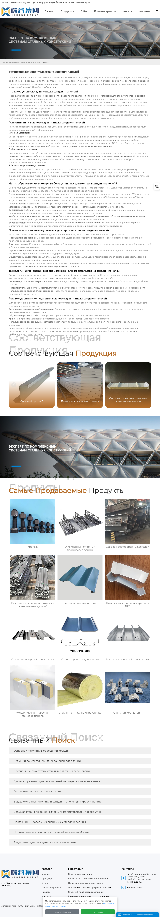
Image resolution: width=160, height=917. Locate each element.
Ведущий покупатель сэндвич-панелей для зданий (47, 760)
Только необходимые (62, 912)
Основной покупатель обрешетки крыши (41, 750)
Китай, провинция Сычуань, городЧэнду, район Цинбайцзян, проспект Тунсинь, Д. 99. (46, 2)
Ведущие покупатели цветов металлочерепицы (45, 842)
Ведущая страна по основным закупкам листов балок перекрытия (57, 811)
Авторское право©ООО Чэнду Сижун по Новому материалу (29, 906)
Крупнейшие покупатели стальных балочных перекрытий (52, 771)
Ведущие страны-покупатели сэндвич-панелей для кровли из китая (58, 801)
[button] (146, 384)
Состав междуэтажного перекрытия (37, 791)
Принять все (98, 912)
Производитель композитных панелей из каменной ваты (51, 832)
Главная (5, 62)
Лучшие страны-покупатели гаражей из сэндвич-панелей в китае (57, 781)
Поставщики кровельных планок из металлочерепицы (50, 821)
